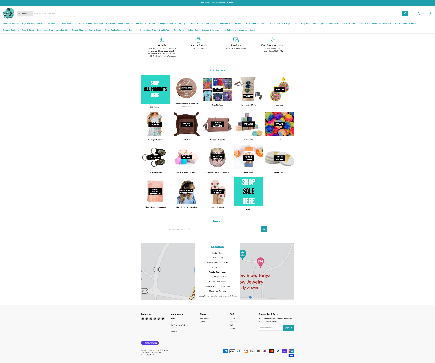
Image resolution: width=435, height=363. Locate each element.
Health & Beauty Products (405, 23)
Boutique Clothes (10, 30)
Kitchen (238, 23)
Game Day (178, 30)
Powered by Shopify (147, 355)
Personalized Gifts (45, 30)
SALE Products (68, 23)
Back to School (95, 30)
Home (173, 318)
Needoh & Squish (125, 23)
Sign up (288, 327)
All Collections (230, 30)
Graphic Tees (195, 23)
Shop (173, 322)
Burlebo (152, 23)
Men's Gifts (211, 23)
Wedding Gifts (62, 30)
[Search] (405, 13)
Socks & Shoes (78, 30)
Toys (295, 23)
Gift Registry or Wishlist (180, 325)
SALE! (202, 322)
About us (243, 30)
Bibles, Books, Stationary (115, 30)
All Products (53, 23)
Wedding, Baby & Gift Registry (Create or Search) (24, 23)
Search (253, 30)
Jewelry (182, 23)
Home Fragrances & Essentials (326, 23)
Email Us (233, 328)
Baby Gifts (305, 23)
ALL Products (205, 318)
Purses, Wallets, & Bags (280, 23)
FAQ (172, 328)
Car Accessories (349, 23)
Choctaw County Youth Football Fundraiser (97, 23)
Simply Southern (167, 23)
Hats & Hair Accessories (256, 23)
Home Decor (225, 23)
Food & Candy (28, 30)
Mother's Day (192, 30)
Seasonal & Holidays (210, 30)
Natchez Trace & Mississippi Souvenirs (375, 23)
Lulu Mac (140, 23)
